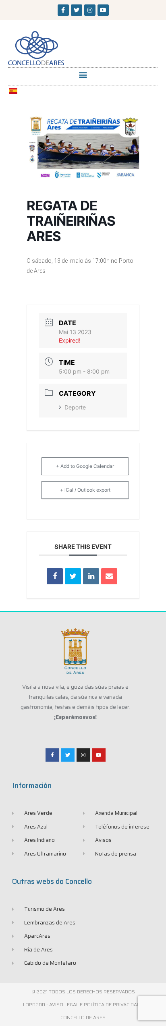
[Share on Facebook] (55, 576)
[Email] (109, 576)
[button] (83, 74)
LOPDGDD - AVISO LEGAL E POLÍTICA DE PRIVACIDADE (83, 1004)
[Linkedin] (91, 576)
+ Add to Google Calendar (85, 466)
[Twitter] (76, 10)
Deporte (75, 407)
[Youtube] (103, 10)
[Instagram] (89, 10)
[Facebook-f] (63, 10)
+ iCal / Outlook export (85, 490)
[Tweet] (73, 576)
